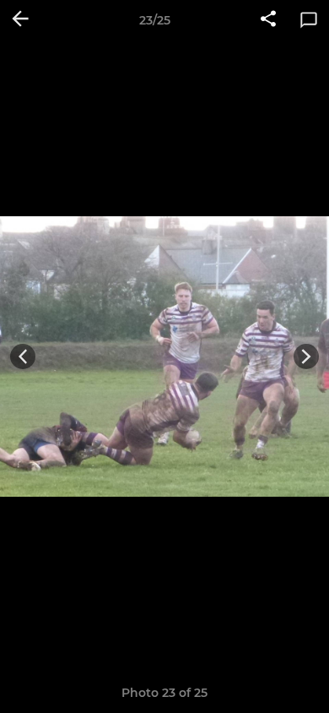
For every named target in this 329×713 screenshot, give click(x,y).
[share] (268, 20)
